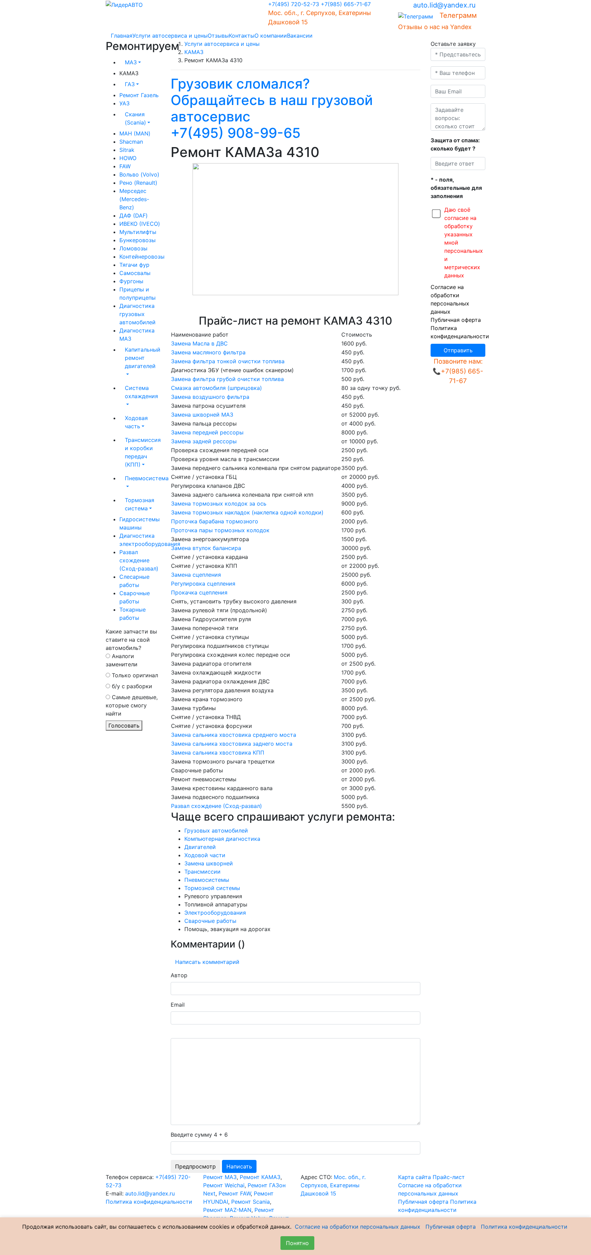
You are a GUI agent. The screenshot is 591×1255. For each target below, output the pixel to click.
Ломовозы (133, 248)
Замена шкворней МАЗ (202, 414)
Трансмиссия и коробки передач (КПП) (142, 452)
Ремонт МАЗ (220, 1177)
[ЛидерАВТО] (124, 4)
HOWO (127, 158)
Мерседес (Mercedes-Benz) (134, 199)
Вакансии (300, 35)
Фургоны (131, 281)
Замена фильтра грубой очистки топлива (227, 379)
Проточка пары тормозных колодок (220, 530)
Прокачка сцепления (199, 592)
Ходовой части (204, 855)
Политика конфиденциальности (149, 1201)
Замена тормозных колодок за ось (218, 503)
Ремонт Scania (250, 1201)
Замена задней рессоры (204, 441)
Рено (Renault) (138, 182)
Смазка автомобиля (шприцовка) (216, 387)
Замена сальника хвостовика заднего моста (231, 743)
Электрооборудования (215, 912)
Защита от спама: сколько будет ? (455, 144)
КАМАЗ (193, 52)
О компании (270, 35)
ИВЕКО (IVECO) (139, 223)
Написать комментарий (207, 961)
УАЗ (124, 103)
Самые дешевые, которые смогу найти (132, 705)
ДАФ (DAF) (133, 215)
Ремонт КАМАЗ (260, 1177)
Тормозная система (139, 504)
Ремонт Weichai (224, 1185)
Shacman (131, 141)
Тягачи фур (134, 264)
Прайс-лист (449, 1177)
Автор (179, 975)
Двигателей (200, 847)
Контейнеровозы (142, 256)
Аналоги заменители (121, 660)
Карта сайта (414, 1177)
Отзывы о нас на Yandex (435, 26)
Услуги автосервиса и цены (170, 35)
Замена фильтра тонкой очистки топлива (228, 361)
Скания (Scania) (135, 118)
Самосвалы (134, 273)
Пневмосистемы (206, 879)
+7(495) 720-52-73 (293, 4)
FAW (125, 166)
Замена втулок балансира (206, 548)
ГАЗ (130, 84)
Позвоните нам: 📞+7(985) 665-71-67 (458, 371)
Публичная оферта (456, 319)
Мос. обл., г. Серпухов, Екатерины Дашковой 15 (333, 1185)
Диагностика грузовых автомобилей (137, 314)
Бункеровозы (137, 240)
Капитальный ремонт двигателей (142, 357)
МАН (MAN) (134, 133)
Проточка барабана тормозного (214, 521)
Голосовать (124, 725)
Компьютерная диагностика (222, 838)
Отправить (458, 350)
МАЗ (131, 62)
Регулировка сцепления (203, 583)
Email (178, 1004)
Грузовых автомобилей (216, 830)
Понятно (297, 1243)
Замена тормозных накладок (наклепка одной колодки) (247, 512)
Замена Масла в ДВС (199, 343)
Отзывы (218, 35)
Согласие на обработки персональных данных (357, 1226)
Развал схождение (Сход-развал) (138, 560)
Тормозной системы (212, 888)
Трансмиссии (202, 871)
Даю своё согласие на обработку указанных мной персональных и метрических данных (463, 242)
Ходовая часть (136, 422)
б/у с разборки (131, 686)
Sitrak (126, 149)
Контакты (241, 35)
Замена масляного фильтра (208, 352)
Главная (121, 35)
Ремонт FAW (235, 1193)
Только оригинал (134, 675)
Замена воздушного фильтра (210, 396)
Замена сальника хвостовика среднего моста (233, 734)
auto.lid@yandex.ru (444, 5)
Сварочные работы (210, 920)
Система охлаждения (141, 392)
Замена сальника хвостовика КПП (217, 752)
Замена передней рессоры (207, 432)
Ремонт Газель (139, 95)
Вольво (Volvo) (139, 174)
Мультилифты (137, 231)
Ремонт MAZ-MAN (227, 1209)
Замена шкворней (208, 863)
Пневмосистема (142, 478)
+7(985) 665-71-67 (346, 4)
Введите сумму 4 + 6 (199, 1134)
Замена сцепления (196, 574)
